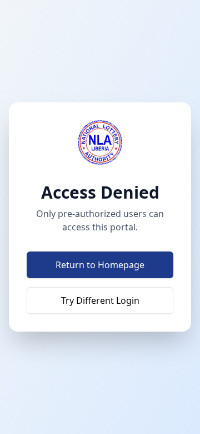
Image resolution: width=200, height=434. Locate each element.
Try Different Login (100, 300)
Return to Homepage (100, 265)
